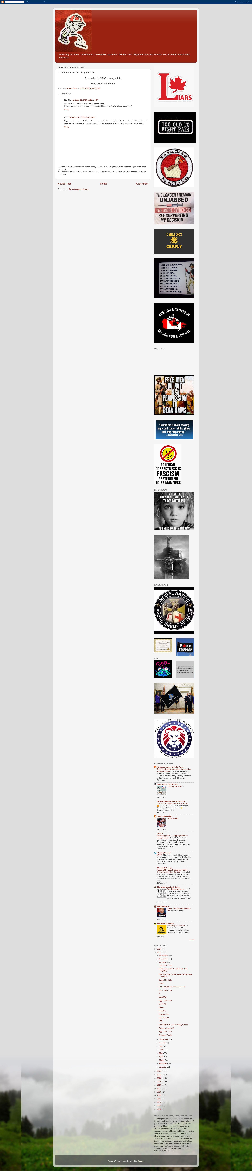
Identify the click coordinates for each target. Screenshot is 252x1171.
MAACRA (162, 997)
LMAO (161, 983)
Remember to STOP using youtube (173, 1025)
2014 (159, 1099)
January (162, 1067)
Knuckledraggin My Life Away (170, 767)
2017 (159, 1089)
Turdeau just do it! (166, 1028)
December (163, 955)
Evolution (162, 1011)
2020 (159, 1078)
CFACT (160, 834)
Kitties (161, 1007)
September (164, 1039)
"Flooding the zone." (175, 786)
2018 (159, 1085)
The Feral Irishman (165, 924)
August (162, 1043)
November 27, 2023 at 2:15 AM (82, 117)
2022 (159, 1071)
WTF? (159, 855)
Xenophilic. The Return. (167, 784)
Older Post (142, 183)
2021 (159, 1075)
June (161, 1050)
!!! (159, 994)
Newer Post (64, 183)
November (163, 959)
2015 (159, 1095)
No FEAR (162, 1004)
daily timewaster (164, 816)
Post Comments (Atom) (79, 189)
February (163, 1064)
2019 (159, 1082)
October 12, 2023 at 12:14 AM (85, 100)
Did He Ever (164, 1018)
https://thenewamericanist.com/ (171, 801)
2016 (159, 1092)
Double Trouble (173, 818)
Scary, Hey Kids (165, 980)
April (161, 1057)
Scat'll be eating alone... (176, 889)
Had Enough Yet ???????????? (172, 987)
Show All (191, 939)
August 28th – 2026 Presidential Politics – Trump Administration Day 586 (173, 871)
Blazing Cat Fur (164, 853)
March (162, 1060)
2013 (159, 1102)
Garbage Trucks (165, 1035)
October (162, 962)
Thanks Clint (164, 1014)
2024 (159, 949)
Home (103, 183)
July (161, 1046)
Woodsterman (163, 906)
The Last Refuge (164, 868)
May (161, 1053)
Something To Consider (176, 926)
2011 (159, 1109)
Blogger (141, 1161)
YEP (160, 1021)
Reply (66, 110)
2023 (159, 952)
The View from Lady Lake (168, 887)
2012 (159, 1106)
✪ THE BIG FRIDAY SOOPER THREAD (172, 804)
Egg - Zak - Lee (165, 965)
